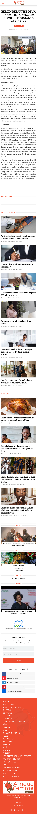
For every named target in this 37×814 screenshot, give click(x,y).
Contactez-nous (18, 805)
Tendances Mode (11, 768)
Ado (5, 730)
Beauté (6, 701)
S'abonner (18, 660)
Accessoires (9, 773)
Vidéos (6, 747)
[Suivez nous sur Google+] (15, 810)
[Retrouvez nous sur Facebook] (11, 810)
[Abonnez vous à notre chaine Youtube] (22, 810)
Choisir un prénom (12, 733)
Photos (6, 744)
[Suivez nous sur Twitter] (18, 810)
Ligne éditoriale (18, 800)
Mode (5, 765)
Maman (6, 716)
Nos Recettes (9, 762)
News (5, 736)
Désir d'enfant (10, 719)
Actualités (8, 739)
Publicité (18, 802)
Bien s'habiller (10, 770)
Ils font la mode (11, 776)
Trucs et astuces (11, 759)
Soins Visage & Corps (13, 707)
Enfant (6, 727)
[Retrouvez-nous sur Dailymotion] (25, 810)
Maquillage (9, 704)
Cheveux (7, 710)
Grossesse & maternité (14, 721)
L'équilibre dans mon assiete (17, 756)
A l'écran (7, 742)
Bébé (5, 724)
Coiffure (7, 713)
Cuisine (6, 753)
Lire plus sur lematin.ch (26, 179)
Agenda (6, 750)
